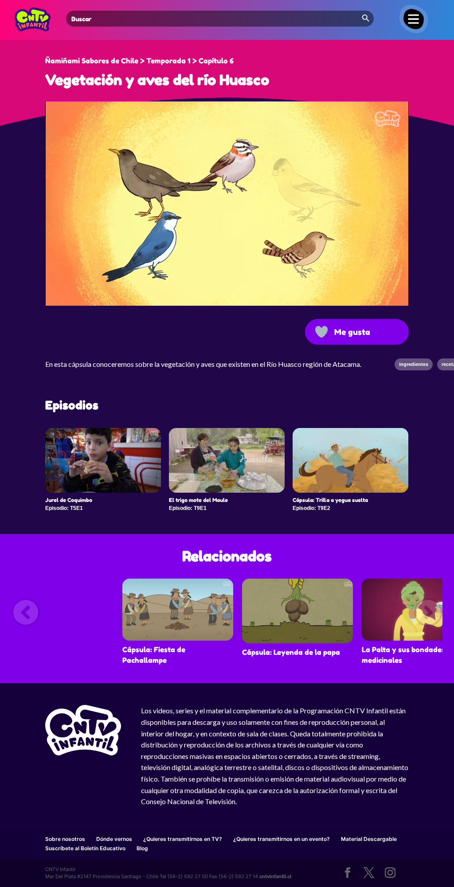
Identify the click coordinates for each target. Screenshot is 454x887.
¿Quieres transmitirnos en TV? (182, 839)
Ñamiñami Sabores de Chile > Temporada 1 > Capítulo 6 (139, 60)
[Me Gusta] (321, 331)
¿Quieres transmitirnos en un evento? (281, 839)
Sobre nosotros (65, 839)
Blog (142, 848)
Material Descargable (369, 839)
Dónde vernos (114, 839)
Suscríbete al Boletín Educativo (85, 848)
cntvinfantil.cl (275, 876)
